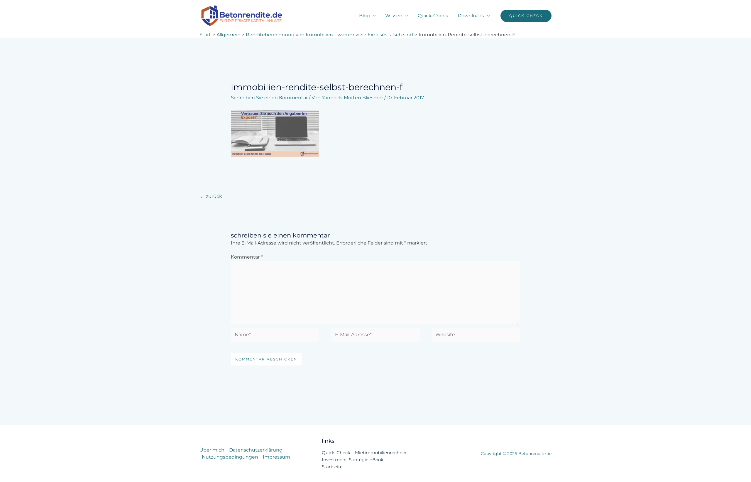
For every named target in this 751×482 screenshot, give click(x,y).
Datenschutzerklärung (256, 450)
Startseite (332, 466)
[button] (526, 16)
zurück (211, 196)
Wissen (393, 15)
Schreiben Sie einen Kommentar (269, 97)
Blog (364, 15)
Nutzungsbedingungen (230, 457)
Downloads (471, 15)
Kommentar (247, 257)
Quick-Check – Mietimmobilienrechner (364, 452)
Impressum (276, 457)
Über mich (211, 450)
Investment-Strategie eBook (352, 459)
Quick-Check (433, 15)
